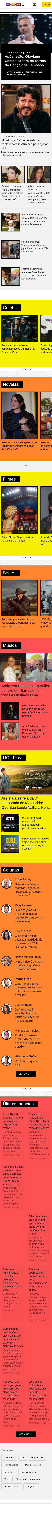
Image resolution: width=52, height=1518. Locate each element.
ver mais (24, 1074)
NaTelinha (9, 1472)
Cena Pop (9, 1457)
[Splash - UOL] (13, 4)
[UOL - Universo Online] (22, 5)
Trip (6, 1479)
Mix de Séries (11, 1465)
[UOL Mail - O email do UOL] (34, 4)
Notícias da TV (29, 1472)
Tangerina (31, 1486)
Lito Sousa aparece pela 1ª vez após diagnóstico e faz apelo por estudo (26, 153)
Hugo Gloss (37, 1457)
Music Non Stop (33, 1465)
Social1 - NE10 (11, 1486)
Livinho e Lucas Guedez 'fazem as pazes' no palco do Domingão (26, 73)
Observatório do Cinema (27, 1479)
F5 (23, 1457)
